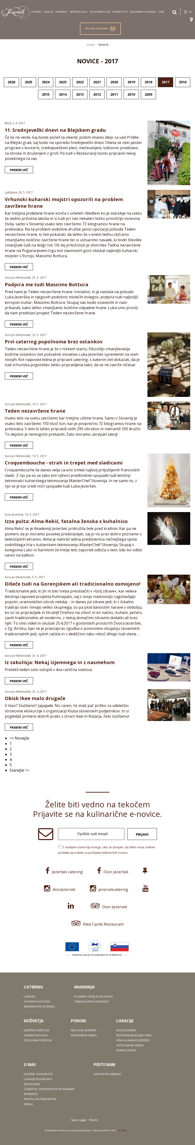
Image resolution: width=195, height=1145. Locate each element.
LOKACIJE (48, 11)
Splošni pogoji (79, 1120)
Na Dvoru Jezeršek (84, 1030)
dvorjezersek (64, 889)
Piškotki (93, 1120)
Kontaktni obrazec (107, 1074)
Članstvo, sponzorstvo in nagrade (49, 1089)
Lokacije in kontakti (38, 1079)
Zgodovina (32, 1084)
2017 (165, 82)
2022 (80, 82)
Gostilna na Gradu (130, 1045)
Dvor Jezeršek (115, 871)
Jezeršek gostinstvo (38, 1074)
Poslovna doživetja (38, 1040)
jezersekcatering (113, 889)
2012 (97, 94)
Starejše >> (19, 770)
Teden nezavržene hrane (35, 411)
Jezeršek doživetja (36, 1030)
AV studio (121, 1130)
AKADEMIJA (61, 11)
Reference (31, 1094)
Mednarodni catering (39, 1006)
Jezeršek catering (67, 871)
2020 (114, 82)
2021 (97, 82)
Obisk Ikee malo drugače (35, 698)
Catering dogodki (37, 1001)
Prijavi (142, 834)
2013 (80, 94)
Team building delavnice (91, 1001)
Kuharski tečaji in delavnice (93, 996)
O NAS (161, 11)
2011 (114, 94)
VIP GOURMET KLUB (100, 11)
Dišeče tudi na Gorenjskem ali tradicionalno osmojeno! (72, 584)
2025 (28, 82)
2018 (148, 82)
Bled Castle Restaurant (103, 924)
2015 (45, 94)
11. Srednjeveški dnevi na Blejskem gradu (55, 130)
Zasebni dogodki (36, 1035)
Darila (28, 1104)
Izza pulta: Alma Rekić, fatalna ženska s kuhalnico (66, 521)
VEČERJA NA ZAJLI (79, 11)
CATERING (36, 11)
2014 (63, 94)
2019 (131, 82)
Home (91, 44)
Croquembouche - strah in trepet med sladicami (64, 462)
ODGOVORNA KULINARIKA (143, 11)
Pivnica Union (126, 1050)
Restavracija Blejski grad (134, 1035)
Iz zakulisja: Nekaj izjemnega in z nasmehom (60, 662)
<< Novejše (19, 738)
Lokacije (29, 996)
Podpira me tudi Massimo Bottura (46, 284)
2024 (45, 82)
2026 (11, 82)
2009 (148, 94)
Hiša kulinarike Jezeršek (133, 1040)
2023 (63, 82)
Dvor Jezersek (114, 906)
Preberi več (19, 170)
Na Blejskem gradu (84, 1035)
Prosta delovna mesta (40, 1099)
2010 (131, 94)
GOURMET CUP (119, 11)
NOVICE (103, 44)
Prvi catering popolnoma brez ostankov (53, 341)
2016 (182, 82)
